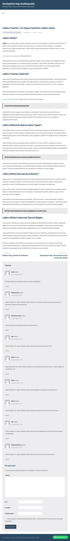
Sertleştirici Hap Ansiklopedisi (18, 3)
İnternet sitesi (9, 513)
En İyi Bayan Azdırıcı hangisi (10, 99)
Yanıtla (7, 286)
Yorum (7, 475)
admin (34, 32)
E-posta (8, 507)
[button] (60, 537)
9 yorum (40, 32)
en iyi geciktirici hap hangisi (10, 56)
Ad (6, 502)
